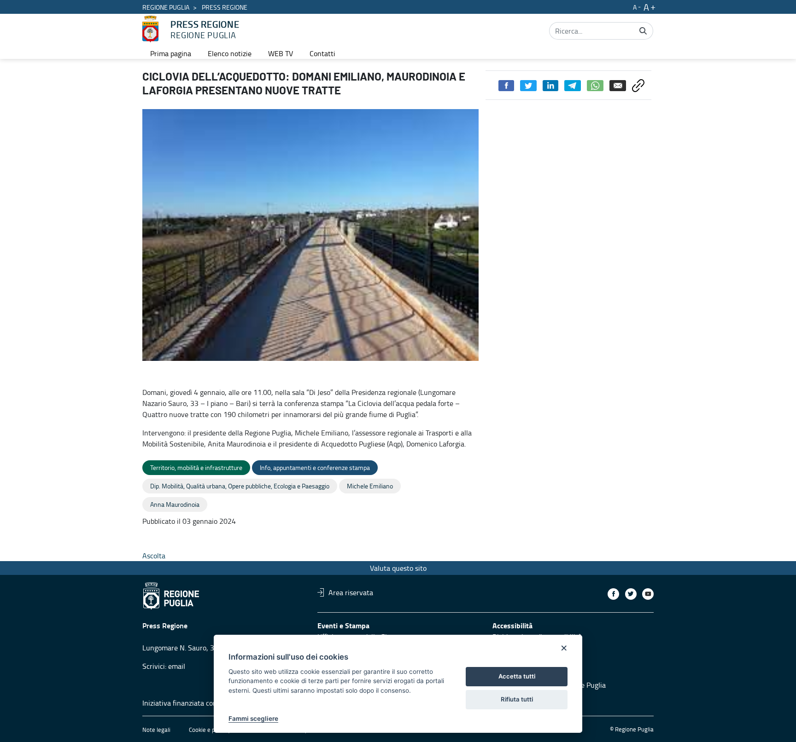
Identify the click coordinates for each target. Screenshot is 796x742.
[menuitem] (170, 53)
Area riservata (350, 592)
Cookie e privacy (209, 729)
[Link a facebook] (613, 594)
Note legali (156, 729)
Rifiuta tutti (517, 699)
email (176, 666)
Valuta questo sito (398, 568)
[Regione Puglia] (150, 29)
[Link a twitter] (631, 594)
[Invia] (643, 30)
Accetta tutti (516, 676)
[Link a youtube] (648, 594)
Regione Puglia (165, 7)
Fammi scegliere (253, 718)
